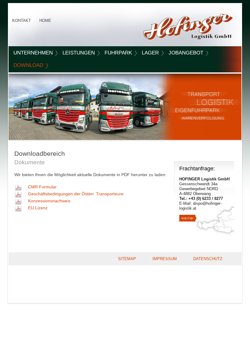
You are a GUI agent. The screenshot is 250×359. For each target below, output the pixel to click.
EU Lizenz (38, 207)
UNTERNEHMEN (33, 53)
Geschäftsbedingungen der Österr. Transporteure (75, 193)
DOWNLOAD (28, 65)
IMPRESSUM (164, 258)
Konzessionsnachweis (49, 200)
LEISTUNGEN (78, 53)
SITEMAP (127, 258)
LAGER (150, 53)
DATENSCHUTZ (207, 258)
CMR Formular (42, 186)
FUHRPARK (118, 53)
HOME (45, 20)
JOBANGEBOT (186, 53)
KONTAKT (21, 20)
